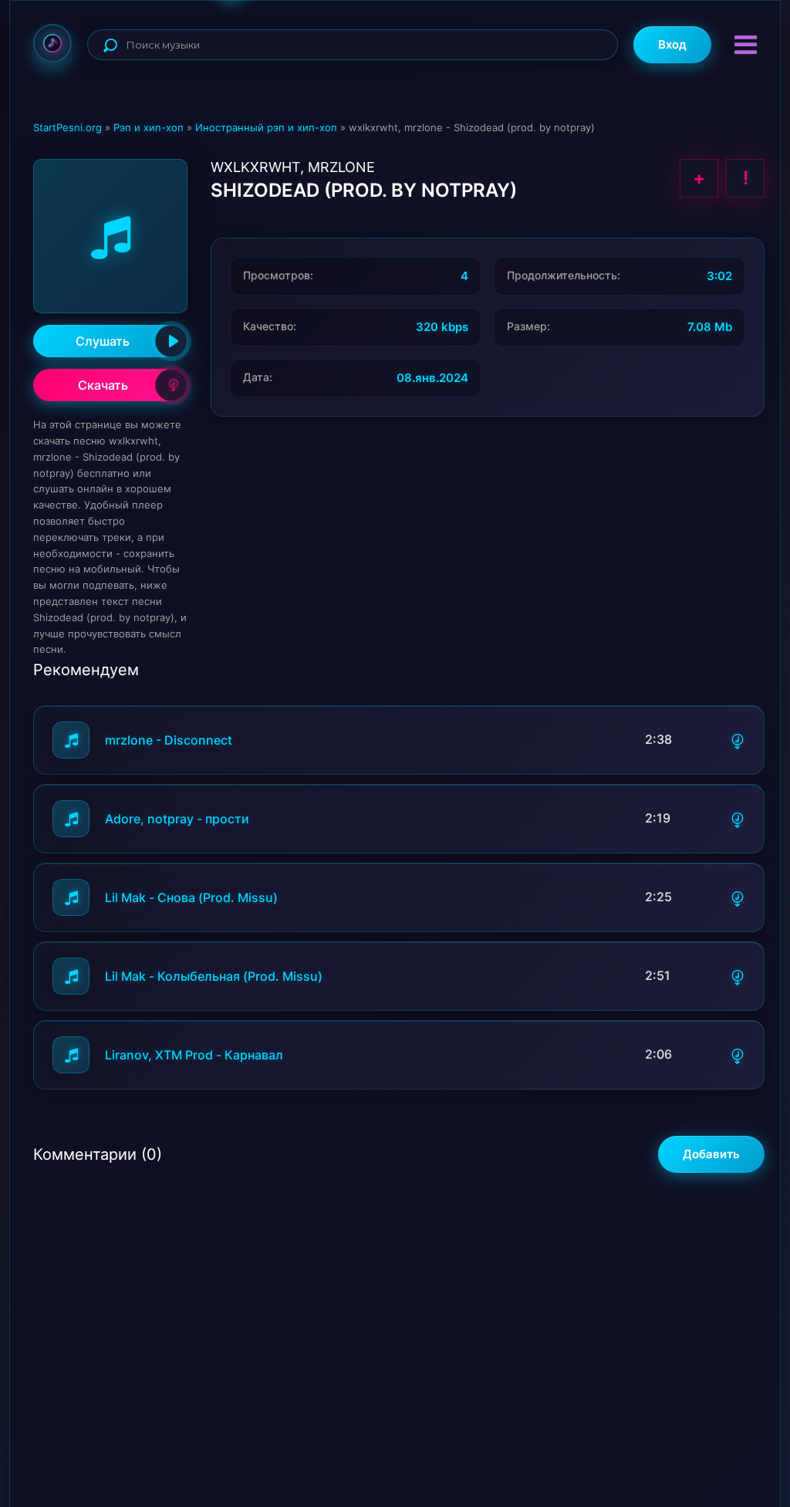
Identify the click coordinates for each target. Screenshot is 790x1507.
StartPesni (52, 43)
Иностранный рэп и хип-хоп (266, 127)
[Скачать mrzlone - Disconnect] (737, 740)
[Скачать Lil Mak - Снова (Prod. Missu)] (737, 897)
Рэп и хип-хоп (148, 127)
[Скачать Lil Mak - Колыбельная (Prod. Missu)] (737, 976)
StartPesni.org (67, 127)
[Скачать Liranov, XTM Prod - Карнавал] (737, 1054)
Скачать (103, 385)
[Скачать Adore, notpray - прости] (737, 818)
